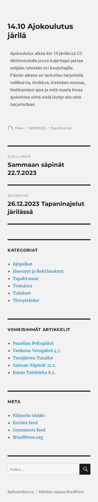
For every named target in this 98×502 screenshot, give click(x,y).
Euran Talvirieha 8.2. (34, 372)
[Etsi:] (43, 469)
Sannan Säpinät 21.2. (34, 365)
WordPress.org (28, 437)
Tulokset (22, 293)
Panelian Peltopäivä (33, 343)
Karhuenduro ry (21, 492)
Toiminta (22, 285)
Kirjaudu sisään (29, 415)
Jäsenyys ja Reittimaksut (38, 271)
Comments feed (29, 430)
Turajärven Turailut (33, 357)
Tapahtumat (61, 128)
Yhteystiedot (26, 300)
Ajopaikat (23, 263)
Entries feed (25, 422)
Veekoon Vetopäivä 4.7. (37, 350)
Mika (19, 128)
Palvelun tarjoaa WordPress (61, 492)
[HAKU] (84, 469)
